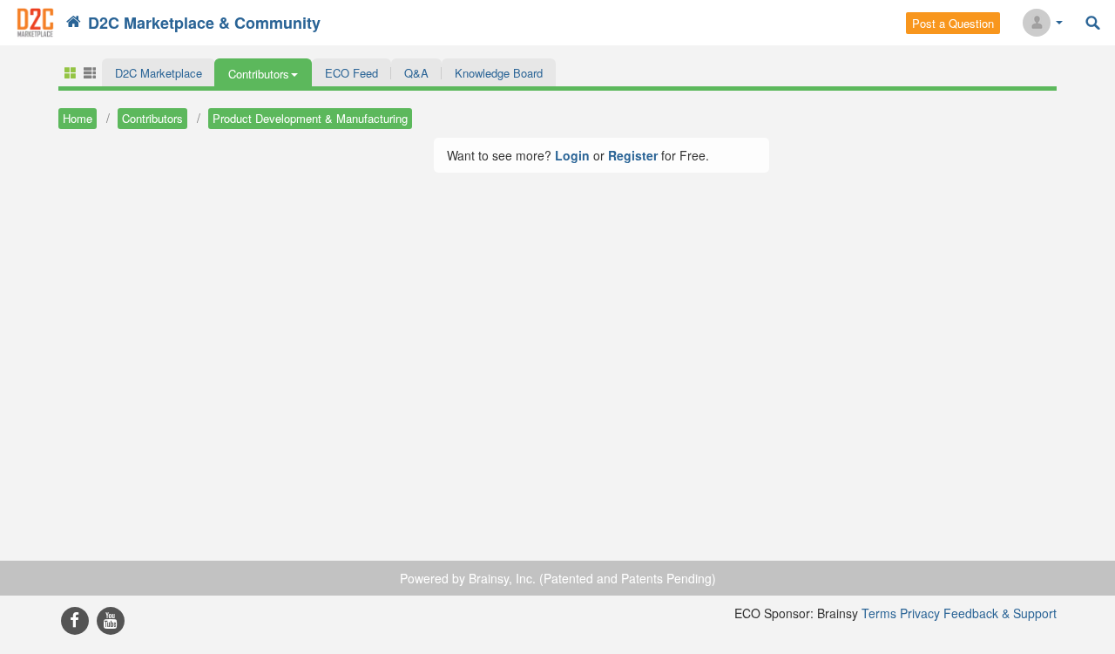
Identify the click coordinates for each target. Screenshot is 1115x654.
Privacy (920, 613)
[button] (263, 72)
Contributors (152, 118)
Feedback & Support (1000, 613)
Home (77, 118)
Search (1092, 23)
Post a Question (953, 23)
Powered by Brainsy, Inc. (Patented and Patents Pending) (558, 578)
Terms (879, 613)
